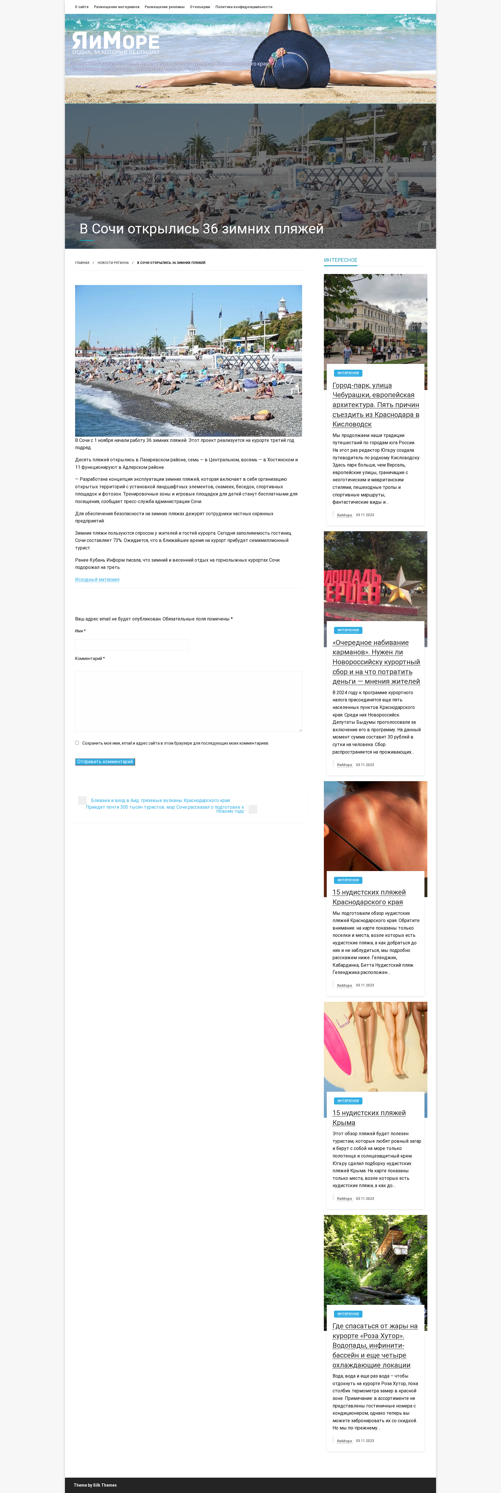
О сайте (82, 7)
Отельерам (200, 7)
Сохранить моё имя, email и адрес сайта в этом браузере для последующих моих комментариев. (175, 743)
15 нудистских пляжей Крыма (369, 1118)
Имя (80, 631)
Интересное (348, 373)
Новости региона (113, 263)
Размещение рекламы (165, 7)
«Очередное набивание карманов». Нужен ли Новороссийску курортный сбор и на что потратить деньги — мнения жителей (376, 661)
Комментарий (90, 658)
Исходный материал (97, 579)
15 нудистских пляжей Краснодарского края (369, 897)
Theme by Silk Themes (95, 1485)
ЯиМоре (345, 515)
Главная (82, 263)
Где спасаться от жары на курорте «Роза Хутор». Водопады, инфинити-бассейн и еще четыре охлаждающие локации (375, 1345)
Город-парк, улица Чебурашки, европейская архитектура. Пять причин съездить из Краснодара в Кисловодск (376, 404)
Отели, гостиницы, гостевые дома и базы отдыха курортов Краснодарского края (170, 64)
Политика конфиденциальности (243, 7)
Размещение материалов (116, 7)
